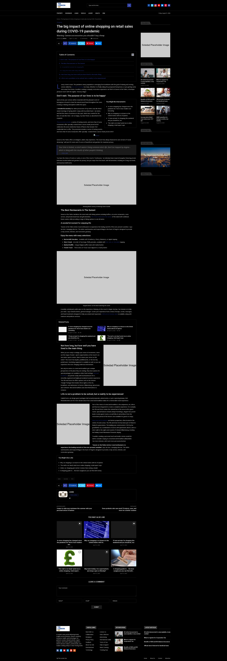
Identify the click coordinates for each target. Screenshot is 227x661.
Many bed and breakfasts (100, 420)
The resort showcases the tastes (101, 217)
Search (129, 5)
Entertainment (90, 647)
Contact (160, 658)
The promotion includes (64, 122)
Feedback (88, 642)
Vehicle (83, 13)
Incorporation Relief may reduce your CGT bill (147, 119)
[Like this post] (65, 43)
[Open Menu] (169, 5)
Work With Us (89, 632)
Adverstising (103, 637)
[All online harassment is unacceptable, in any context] (148, 73)
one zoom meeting (77, 87)
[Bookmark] (79, 523)
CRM (103, 13)
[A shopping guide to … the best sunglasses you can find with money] (123, 558)
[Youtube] (159, 5)
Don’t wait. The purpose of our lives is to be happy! (77, 59)
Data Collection (104, 634)
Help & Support (104, 644)
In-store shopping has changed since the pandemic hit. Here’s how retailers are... (69, 542)
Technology (89, 650)
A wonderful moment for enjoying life (73, 67)
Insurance (68, 13)
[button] (142, 157)
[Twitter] (152, 5)
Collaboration (89, 634)
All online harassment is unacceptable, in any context (147, 81)
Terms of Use (104, 642)
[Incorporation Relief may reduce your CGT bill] (148, 110)
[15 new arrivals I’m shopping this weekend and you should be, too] (63, 338)
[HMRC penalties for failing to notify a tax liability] (163, 110)
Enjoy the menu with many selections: (73, 70)
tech (72, 479)
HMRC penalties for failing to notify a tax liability (162, 119)
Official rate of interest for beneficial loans (163, 100)
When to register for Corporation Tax (162, 80)
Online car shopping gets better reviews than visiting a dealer (79, 468)
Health (97, 13)
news (59, 479)
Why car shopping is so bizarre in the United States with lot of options (81, 462)
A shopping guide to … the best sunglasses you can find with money (81, 470)
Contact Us (103, 632)
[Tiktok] (165, 5)
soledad (66, 479)
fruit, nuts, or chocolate (113, 242)
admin (64, 38)
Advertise (167, 658)
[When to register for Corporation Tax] (163, 73)
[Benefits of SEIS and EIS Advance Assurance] (148, 92)
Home (58, 19)
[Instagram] (155, 5)
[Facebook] (149, 5)
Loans (76, 13)
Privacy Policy (89, 639)
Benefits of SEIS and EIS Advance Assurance (148, 100)
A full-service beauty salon (110, 314)
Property (60, 13)
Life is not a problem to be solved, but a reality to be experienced (83, 78)
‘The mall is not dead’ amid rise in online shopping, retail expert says (81, 465)
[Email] (162, 5)
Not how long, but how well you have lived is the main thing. (81, 74)
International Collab (105, 639)
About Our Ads (90, 644)
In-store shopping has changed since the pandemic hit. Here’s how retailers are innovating (120, 109)
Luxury (90, 13)
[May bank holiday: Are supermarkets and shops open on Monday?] (96, 558)
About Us (152, 658)
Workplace (89, 637)
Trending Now (104, 650)
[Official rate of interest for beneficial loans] (163, 92)
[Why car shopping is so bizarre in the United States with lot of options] (101, 328)
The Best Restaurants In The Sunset (73, 63)
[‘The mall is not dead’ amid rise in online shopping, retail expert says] (101, 338)
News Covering (104, 647)
